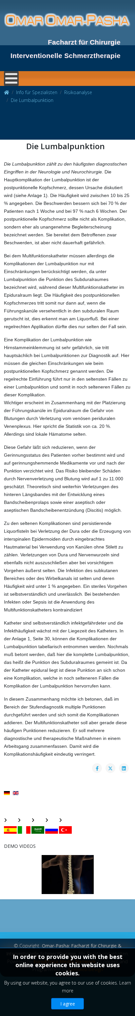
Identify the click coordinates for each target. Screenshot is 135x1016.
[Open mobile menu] (11, 78)
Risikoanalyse (78, 92)
